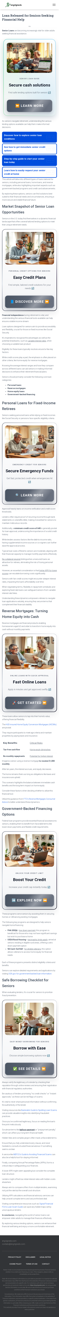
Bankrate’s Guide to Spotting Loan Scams (39, 1110)
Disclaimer (30, 1257)
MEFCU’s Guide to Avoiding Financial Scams (32, 1154)
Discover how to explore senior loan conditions (27, 137)
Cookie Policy (15, 1264)
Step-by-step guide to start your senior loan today (27, 161)
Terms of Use (31, 1264)
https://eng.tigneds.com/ (37, 1285)
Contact (46, 1264)
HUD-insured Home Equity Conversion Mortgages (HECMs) (31, 724)
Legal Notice (45, 1257)
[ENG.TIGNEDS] (14, 4)
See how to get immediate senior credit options (27, 149)
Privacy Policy (14, 1257)
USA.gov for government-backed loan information (30, 974)
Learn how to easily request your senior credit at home (27, 172)
